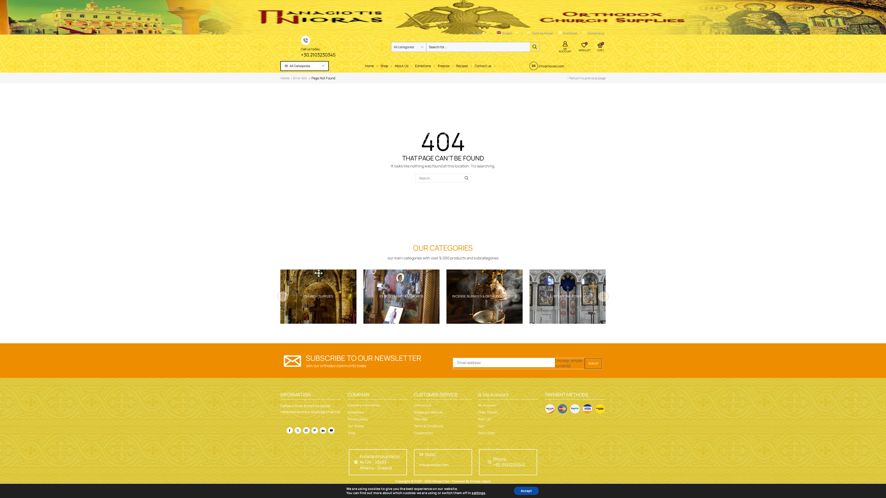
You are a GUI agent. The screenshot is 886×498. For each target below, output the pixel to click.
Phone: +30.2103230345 (509, 462)
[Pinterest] (314, 430)
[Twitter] (298, 430)
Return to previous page (587, 78)
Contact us (483, 66)
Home (369, 66)
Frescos (443, 66)
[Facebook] (290, 430)
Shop (384, 66)
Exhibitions (423, 66)
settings (478, 493)
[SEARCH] (466, 178)
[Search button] (534, 47)
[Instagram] (306, 430)
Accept (526, 491)
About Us (401, 66)
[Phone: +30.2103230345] (489, 462)
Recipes (462, 66)
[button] (283, 296)
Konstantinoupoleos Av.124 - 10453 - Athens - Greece (380, 462)
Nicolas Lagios (480, 481)
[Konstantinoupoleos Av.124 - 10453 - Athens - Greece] (356, 462)
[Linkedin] (323, 430)
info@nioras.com (551, 66)
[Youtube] (331, 430)
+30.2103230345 (318, 55)
